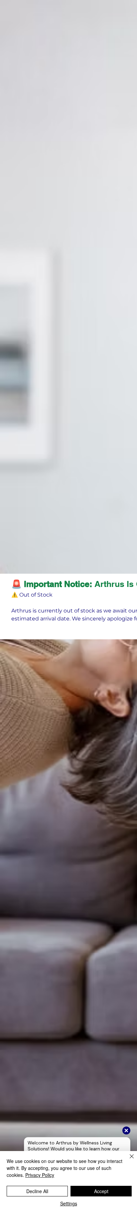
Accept (101, 1191)
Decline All (37, 1191)
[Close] (128, 1160)
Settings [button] (68, 1203)
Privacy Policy (39, 1175)
